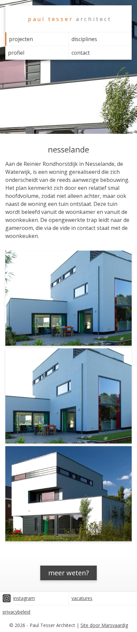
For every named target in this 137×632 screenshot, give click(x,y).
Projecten (21, 39)
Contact (80, 52)
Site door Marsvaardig (104, 625)
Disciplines (84, 39)
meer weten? (68, 572)
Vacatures (81, 598)
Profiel (16, 52)
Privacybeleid (16, 612)
